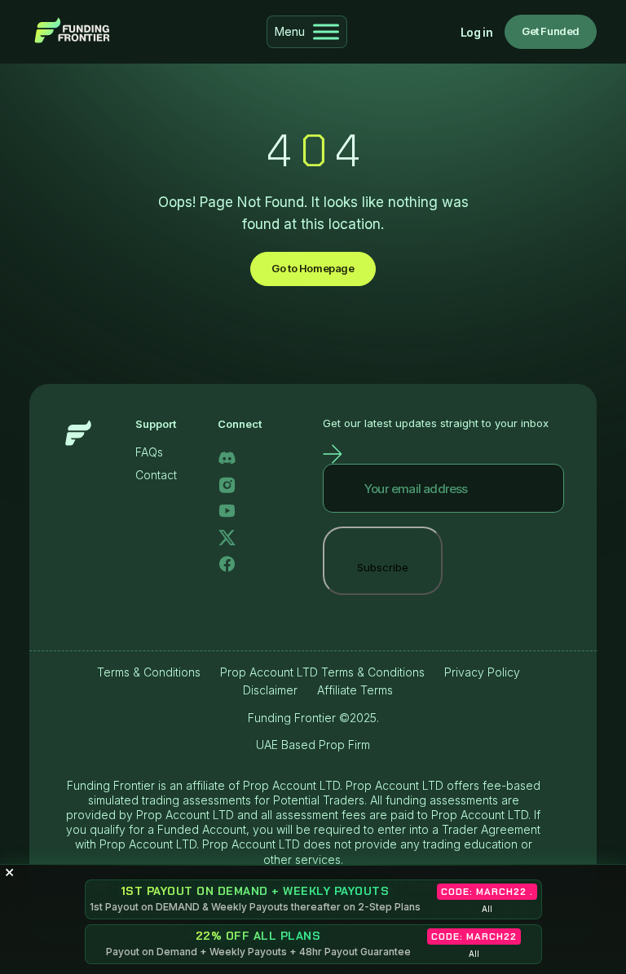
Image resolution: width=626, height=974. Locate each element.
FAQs (149, 452)
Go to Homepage (312, 268)
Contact (156, 475)
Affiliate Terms (355, 690)
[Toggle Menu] (326, 31)
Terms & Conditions (149, 672)
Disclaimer (270, 690)
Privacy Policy (482, 672)
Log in (476, 32)
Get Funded (551, 30)
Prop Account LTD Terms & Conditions (322, 672)
